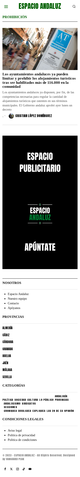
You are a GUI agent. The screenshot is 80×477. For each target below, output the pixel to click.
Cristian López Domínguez (33, 115)
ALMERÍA (7, 328)
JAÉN (5, 363)
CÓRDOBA (7, 342)
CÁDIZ (6, 335)
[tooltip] (5, 469)
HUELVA (6, 356)
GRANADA (7, 349)
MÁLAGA (7, 370)
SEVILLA (7, 377)
